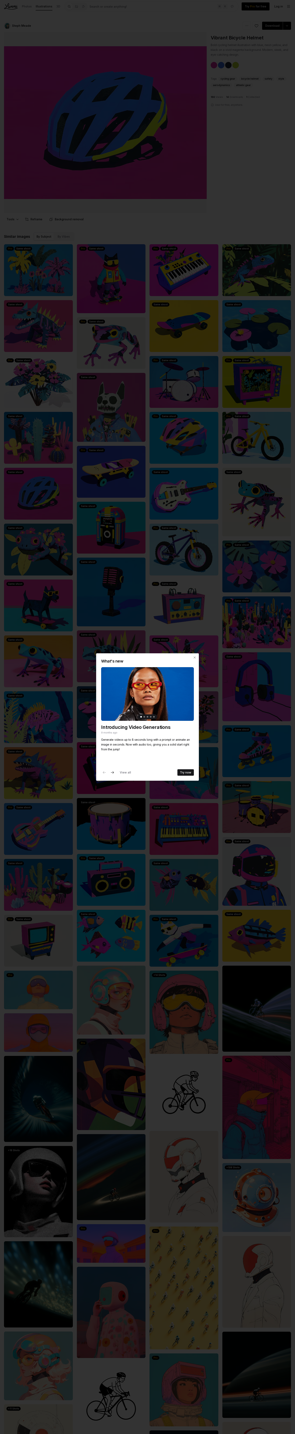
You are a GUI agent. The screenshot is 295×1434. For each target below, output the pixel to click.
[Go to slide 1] (141, 717)
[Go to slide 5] (154, 717)
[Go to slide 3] (147, 717)
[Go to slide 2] (144, 717)
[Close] (194, 657)
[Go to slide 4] (151, 717)
